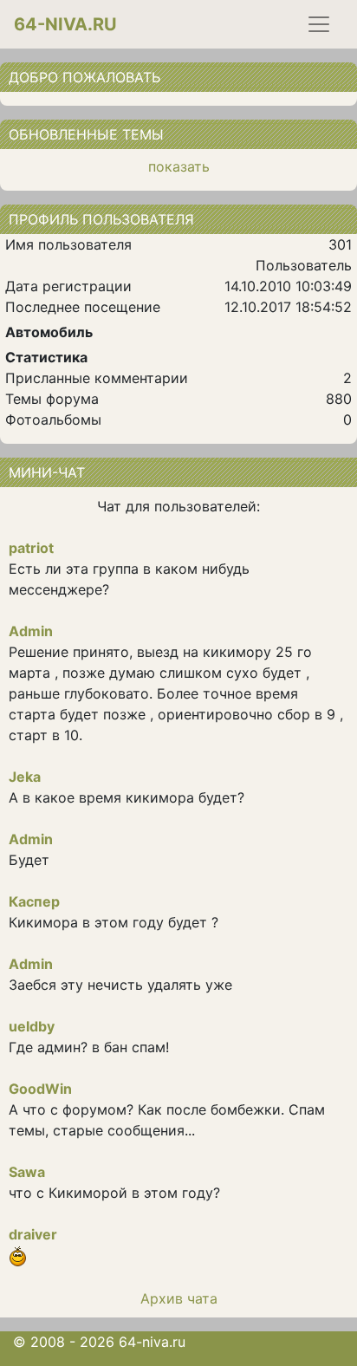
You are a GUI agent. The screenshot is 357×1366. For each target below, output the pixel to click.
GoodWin (40, 1088)
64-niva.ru (65, 24)
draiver (33, 1234)
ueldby (32, 1026)
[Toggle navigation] (319, 24)
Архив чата (178, 1298)
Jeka (25, 776)
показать (179, 166)
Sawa (27, 1172)
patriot (31, 547)
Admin (31, 631)
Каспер (34, 901)
